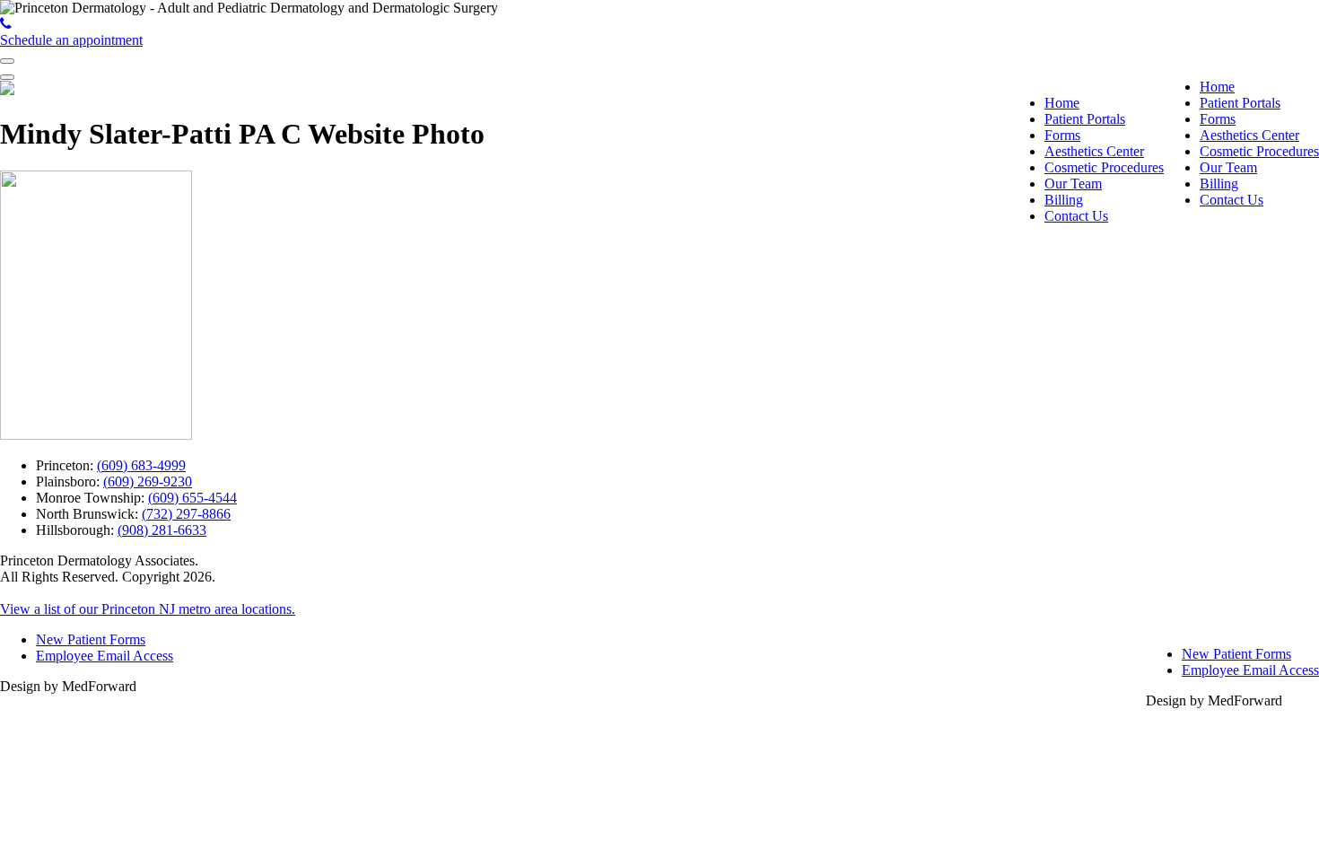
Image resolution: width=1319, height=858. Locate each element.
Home (1217, 86)
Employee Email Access (1250, 670)
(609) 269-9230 (147, 481)
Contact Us (1231, 199)
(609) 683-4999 (141, 465)
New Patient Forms (1236, 653)
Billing (1219, 183)
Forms (1218, 119)
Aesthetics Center (1249, 135)
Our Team (1228, 167)
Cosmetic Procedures (1259, 151)
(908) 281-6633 (162, 530)
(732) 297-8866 (186, 513)
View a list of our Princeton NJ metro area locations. (147, 609)
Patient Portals (1240, 102)
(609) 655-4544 (192, 497)
